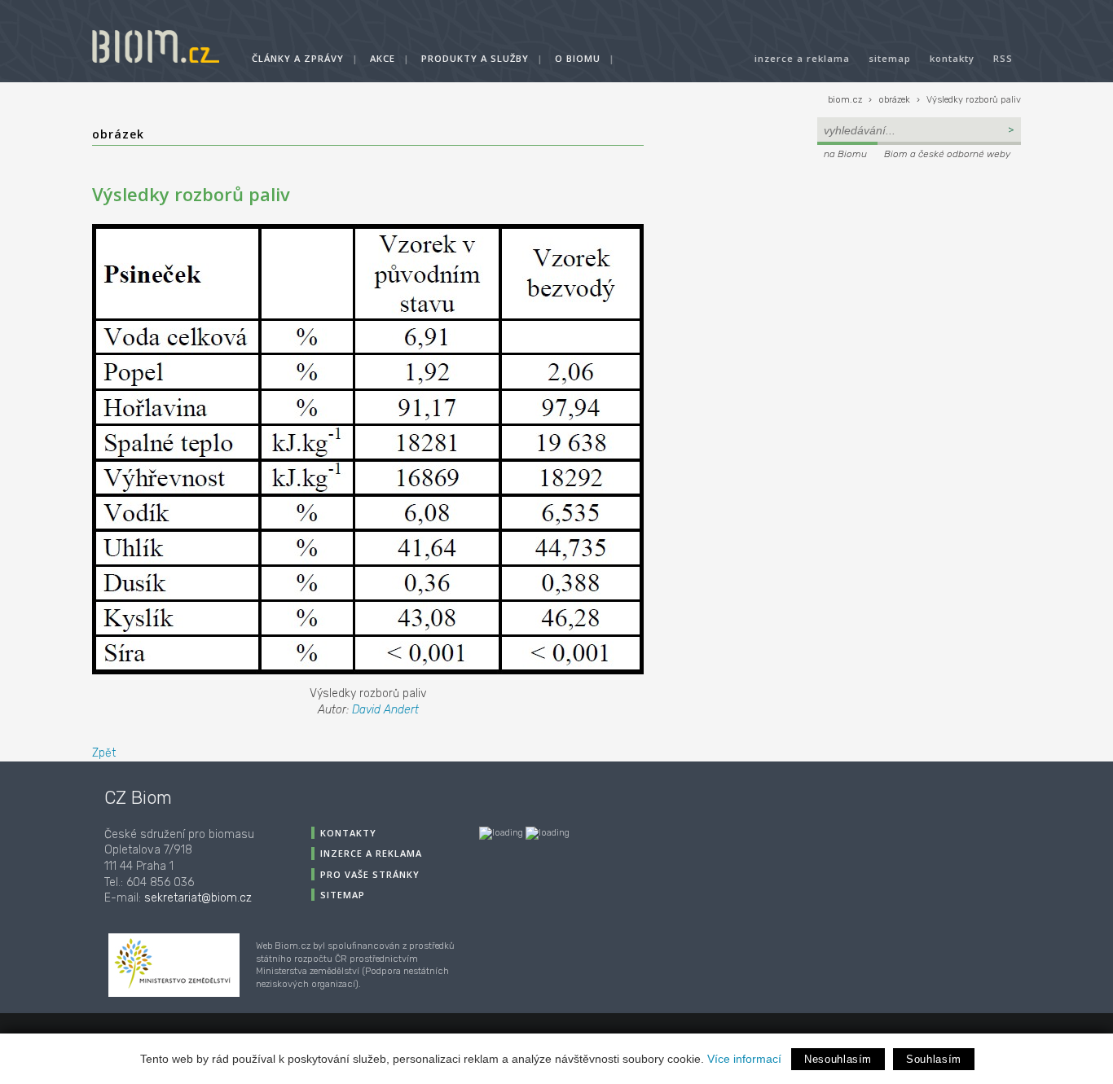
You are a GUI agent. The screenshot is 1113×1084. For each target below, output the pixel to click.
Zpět (104, 753)
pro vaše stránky (370, 874)
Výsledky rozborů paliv (973, 99)
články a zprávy (298, 58)
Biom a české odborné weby (947, 154)
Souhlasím (933, 1059)
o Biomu (577, 58)
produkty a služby (475, 58)
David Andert (385, 710)
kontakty (952, 58)
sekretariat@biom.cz (198, 898)
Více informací (744, 1058)
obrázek (894, 99)
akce (382, 58)
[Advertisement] (919, 273)
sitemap (890, 58)
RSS (1003, 58)
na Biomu (845, 154)
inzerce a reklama (802, 58)
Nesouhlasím (838, 1059)
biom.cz (845, 99)
